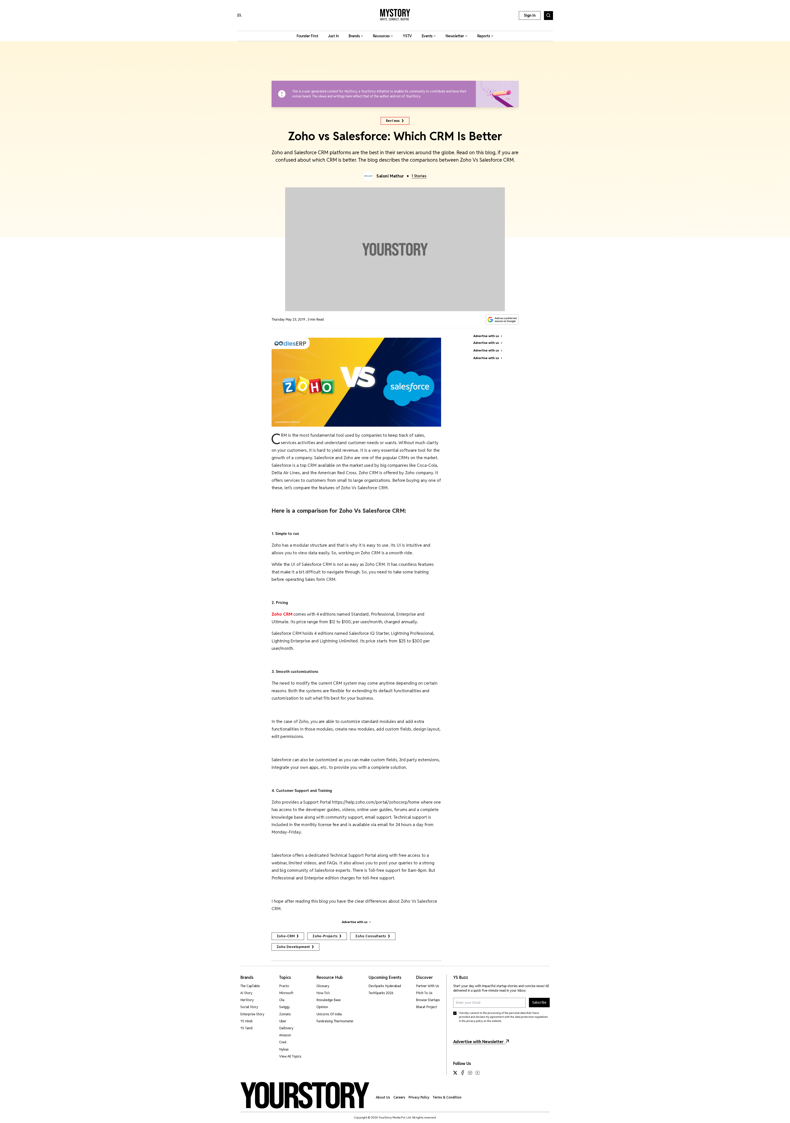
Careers (399, 1097)
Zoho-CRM (286, 936)
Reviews (393, 121)
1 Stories (418, 176)
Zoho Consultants (370, 936)
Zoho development (293, 947)
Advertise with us (354, 922)
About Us (383, 1097)
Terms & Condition (447, 1097)
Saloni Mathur (390, 176)
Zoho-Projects (325, 936)
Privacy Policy (419, 1097)
